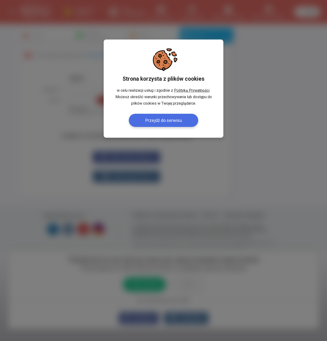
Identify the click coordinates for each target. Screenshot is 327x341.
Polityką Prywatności (191, 90)
